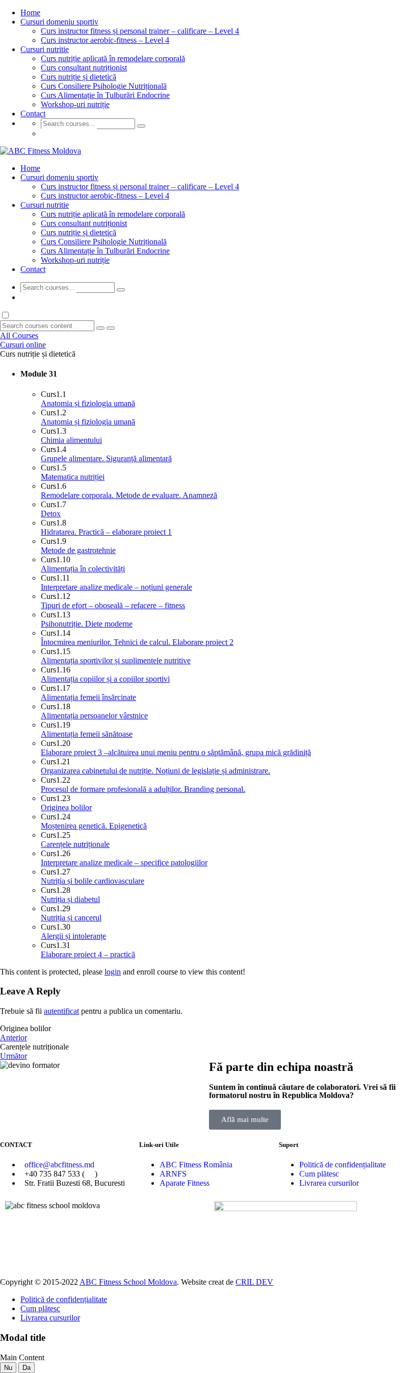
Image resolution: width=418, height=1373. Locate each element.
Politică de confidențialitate (342, 1164)
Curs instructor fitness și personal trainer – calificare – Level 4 (140, 31)
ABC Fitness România (196, 1164)
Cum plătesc (319, 1173)
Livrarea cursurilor (329, 1183)
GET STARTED (68, 133)
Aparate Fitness (185, 1183)
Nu (8, 1367)
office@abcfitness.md (59, 1164)
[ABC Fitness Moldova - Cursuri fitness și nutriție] (40, 150)
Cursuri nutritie (44, 49)
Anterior (13, 1037)
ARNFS (173, 1173)
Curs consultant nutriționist (84, 67)
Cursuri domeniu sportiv (59, 21)
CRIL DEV (254, 1282)
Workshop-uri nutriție (75, 104)
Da (26, 1367)
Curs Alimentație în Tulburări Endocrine (105, 95)
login (112, 971)
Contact (32, 113)
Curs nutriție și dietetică (78, 76)
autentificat (61, 1011)
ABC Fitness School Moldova (128, 1282)
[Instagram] (254, 1249)
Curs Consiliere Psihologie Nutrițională (104, 86)
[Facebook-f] (227, 1249)
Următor (13, 1056)
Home (30, 12)
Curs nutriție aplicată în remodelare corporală (113, 58)
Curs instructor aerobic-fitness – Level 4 (105, 40)
